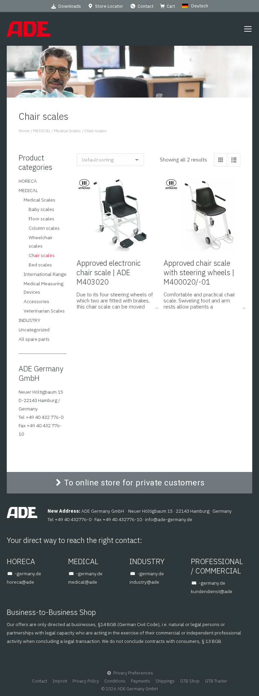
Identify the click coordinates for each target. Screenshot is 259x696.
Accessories (36, 301)
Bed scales (40, 265)
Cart (171, 6)
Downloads (69, 6)
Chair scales (42, 255)
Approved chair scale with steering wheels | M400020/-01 (199, 272)
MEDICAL (28, 190)
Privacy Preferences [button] (133, 673)
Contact (145, 6)
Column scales (44, 228)
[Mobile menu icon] (247, 29)
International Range (45, 274)
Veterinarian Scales (44, 311)
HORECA (28, 181)
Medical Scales (39, 200)
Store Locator (109, 6)
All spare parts (34, 339)
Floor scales (41, 219)
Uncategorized (34, 330)
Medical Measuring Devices (43, 288)
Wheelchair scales (41, 241)
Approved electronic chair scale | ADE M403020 (109, 272)
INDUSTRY (29, 320)
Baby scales (41, 209)
